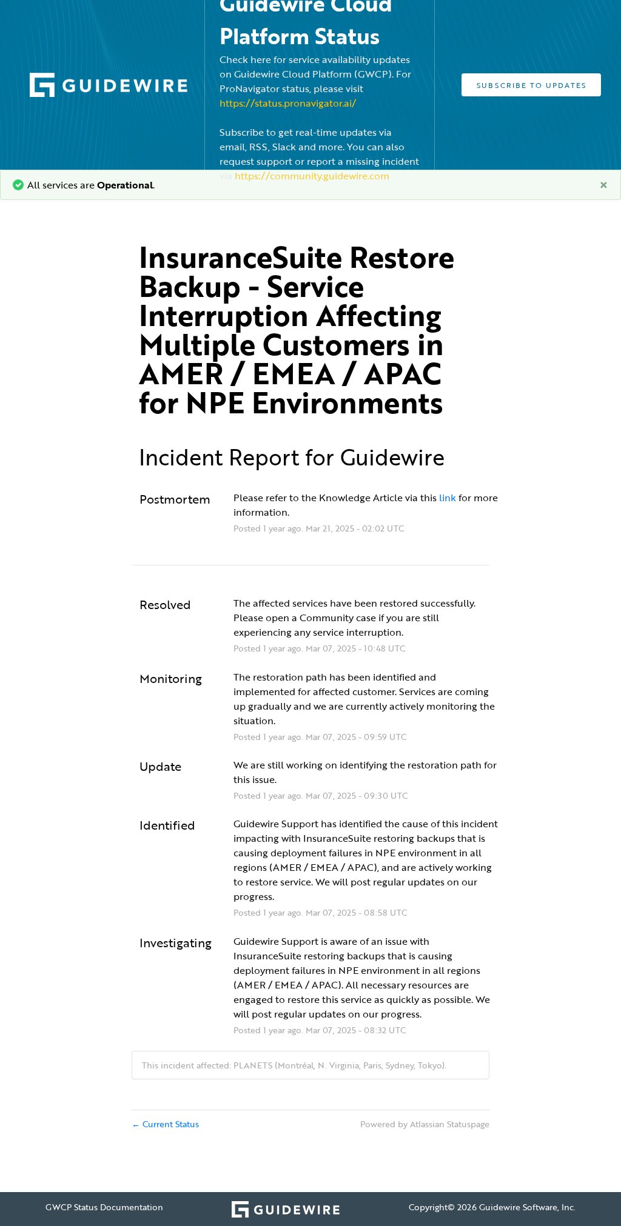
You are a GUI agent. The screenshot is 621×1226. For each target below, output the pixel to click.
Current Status (165, 1124)
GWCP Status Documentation (104, 1207)
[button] (531, 84)
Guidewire (392, 457)
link (448, 497)
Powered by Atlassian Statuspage (424, 1124)
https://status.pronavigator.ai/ (288, 103)
